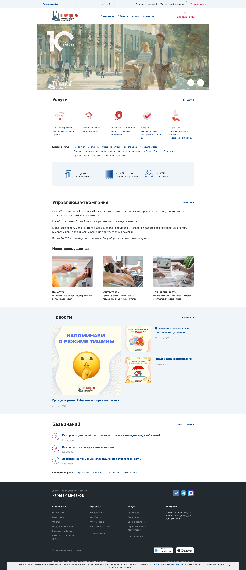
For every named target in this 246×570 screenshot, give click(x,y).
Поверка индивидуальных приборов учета (94, 151)
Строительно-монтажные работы (134, 151)
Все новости (188, 317)
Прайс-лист (79, 147)
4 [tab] (66, 81)
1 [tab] (54, 81)
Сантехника (93, 147)
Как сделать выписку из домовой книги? (88, 447)
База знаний (58, 517)
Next (200, 82)
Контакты (148, 16)
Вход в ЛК (106, 4)
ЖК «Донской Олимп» (100, 526)
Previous (190, 82)
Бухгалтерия (84, 472)
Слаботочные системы (115, 155)
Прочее (157, 151)
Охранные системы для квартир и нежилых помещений (123, 131)
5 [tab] (71, 81)
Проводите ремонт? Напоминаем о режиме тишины (86, 400)
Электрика (169, 151)
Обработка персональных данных (167, 564)
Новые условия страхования (173, 358)
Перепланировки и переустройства (140, 147)
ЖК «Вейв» (95, 517)
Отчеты (56, 522)
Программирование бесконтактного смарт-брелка (64, 131)
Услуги (135, 16)
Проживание (113, 472)
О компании (107, 16)
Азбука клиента (129, 472)
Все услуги (188, 100)
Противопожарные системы (87, 155)
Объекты (123, 16)
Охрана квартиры (111, 147)
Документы (98, 472)
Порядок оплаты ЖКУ (62, 526)
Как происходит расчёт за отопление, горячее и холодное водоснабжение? (111, 435)
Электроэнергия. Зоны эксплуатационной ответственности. (101, 458)
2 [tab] (58, 81)
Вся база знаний (186, 424)
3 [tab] (62, 81)
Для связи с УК (185, 16)
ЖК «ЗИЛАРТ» (97, 512)
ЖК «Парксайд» (98, 522)
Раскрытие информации (64, 531)
